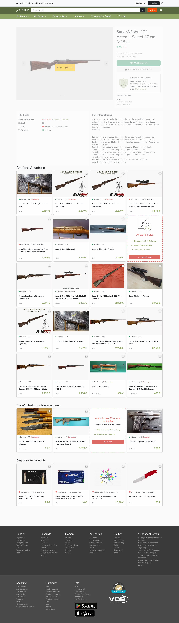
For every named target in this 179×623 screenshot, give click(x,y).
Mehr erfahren (140, 89)
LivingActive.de (22, 543)
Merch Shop (50, 609)
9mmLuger (118, 550)
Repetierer (93, 537)
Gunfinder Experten (53, 594)
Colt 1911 (44, 548)
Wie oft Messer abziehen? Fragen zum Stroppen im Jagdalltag (148, 545)
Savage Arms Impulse (49, 553)
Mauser (68, 537)
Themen (19, 599)
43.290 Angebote (123, 104)
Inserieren (152, 10)
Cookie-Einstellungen (83, 594)
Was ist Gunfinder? (102, 16)
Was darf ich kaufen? (61, 119)
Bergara (68, 550)
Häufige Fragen (80, 599)
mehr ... (19, 553)
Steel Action (69, 548)
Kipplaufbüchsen (96, 540)
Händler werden (52, 589)
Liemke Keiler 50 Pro (49, 545)
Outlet (18, 602)
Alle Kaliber (20, 596)
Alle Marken (21, 587)
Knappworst (21, 540)
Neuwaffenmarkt (22, 604)
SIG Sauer (69, 540)
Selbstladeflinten (96, 543)
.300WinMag (119, 543)
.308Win (117, 537)
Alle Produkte (21, 591)
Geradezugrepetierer (97, 550)
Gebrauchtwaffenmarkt (25, 607)
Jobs (47, 602)
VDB (119, 99)
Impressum (79, 596)
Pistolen (93, 548)
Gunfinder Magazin (53, 599)
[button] (160, 10)
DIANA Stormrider (48, 550)
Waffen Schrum (22, 545)
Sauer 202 (45, 540)
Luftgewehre (94, 545)
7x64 (116, 545)
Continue (154, 3)
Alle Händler (21, 594)
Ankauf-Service (51, 596)
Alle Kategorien (22, 589)
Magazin (80, 16)
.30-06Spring (119, 540)
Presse (48, 607)
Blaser (67, 543)
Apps (47, 604)
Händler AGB (80, 589)
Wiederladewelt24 (23, 550)
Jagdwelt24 (20, 537)
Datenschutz (79, 591)
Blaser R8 (44, 537)
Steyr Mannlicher (71, 545)
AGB (76, 587)
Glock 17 (44, 543)
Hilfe (123, 16)
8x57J (116, 548)
